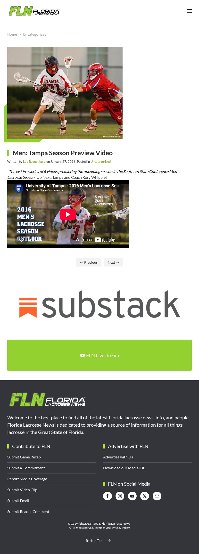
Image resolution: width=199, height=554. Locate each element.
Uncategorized (101, 161)
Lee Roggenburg (34, 161)
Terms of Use (102, 528)
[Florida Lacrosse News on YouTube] (132, 496)
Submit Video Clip (22, 489)
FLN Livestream (102, 355)
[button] (189, 11)
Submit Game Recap (24, 457)
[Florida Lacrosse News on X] (144, 496)
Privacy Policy (120, 528)
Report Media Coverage (27, 478)
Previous (91, 262)
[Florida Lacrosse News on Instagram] (120, 496)
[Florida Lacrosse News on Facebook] (107, 496)
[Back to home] (34, 11)
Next (111, 262)
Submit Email (18, 500)
